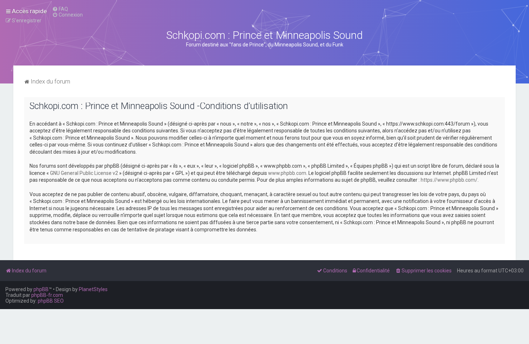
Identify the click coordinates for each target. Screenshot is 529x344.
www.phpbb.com (287, 173)
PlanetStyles (93, 289)
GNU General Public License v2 (84, 173)
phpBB (41, 289)
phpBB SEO (51, 301)
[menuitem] (60, 9)
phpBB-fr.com (47, 295)
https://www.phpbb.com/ (449, 180)
